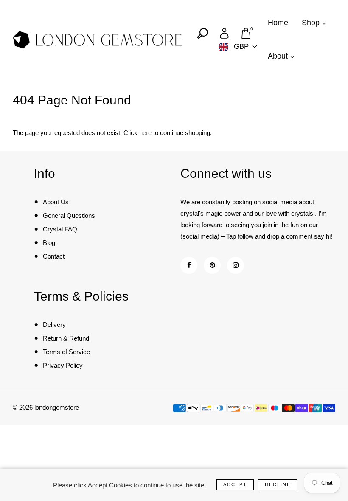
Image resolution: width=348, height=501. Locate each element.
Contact (54, 256)
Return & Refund (66, 338)
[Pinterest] (212, 265)
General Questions (69, 215)
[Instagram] (236, 265)
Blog (49, 242)
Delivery (54, 324)
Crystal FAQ (60, 229)
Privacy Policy (63, 365)
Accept (235, 484)
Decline (278, 484)
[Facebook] (189, 265)
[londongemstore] (97, 39)
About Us (56, 201)
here (145, 132)
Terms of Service (66, 351)
